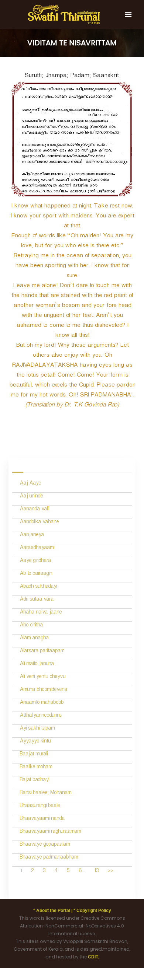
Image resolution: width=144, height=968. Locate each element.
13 (96, 871)
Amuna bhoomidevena (43, 690)
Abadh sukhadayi (38, 587)
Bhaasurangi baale (40, 806)
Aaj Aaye (30, 484)
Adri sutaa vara (37, 600)
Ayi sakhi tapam (37, 729)
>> (110, 871)
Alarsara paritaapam (42, 651)
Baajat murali (34, 754)
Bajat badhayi (34, 780)
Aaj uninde (31, 496)
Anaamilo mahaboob (42, 703)
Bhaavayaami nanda (42, 819)
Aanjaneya (32, 535)
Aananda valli (34, 509)
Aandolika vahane (39, 522)
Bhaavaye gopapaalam (45, 845)
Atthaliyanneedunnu (41, 716)
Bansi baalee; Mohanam (45, 793)
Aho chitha (31, 625)
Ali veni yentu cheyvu (42, 677)
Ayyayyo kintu (35, 741)
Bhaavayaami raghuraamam (50, 832)
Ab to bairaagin (36, 574)
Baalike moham (36, 767)
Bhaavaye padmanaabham (49, 858)
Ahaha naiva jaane (41, 612)
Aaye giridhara (35, 561)
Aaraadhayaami (37, 548)
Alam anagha (34, 638)
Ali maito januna (37, 664)
